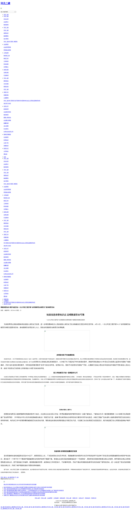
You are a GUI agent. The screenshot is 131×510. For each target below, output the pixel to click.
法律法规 (6, 72)
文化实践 (6, 83)
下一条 (16, 477)
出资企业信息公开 (8, 131)
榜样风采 (6, 81)
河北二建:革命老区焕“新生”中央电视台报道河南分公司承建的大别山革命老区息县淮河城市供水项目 (30, 492)
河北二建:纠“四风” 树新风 (10, 41)
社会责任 (6, 128)
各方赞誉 (6, 38)
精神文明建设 (7, 134)
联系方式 (6, 148)
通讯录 (5, 154)
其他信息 (87, 498)
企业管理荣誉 (7, 47)
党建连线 (6, 95)
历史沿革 (6, 19)
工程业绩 (6, 52)
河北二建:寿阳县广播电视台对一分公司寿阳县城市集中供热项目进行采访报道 (24, 493)
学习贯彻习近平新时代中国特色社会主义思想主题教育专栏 (19, 243)
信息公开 (6, 106)
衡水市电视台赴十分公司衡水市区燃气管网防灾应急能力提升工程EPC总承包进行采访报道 (28, 487)
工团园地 (6, 97)
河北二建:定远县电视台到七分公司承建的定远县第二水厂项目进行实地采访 (24, 488)
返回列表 (12, 477)
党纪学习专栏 (7, 103)
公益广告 (6, 142)
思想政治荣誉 (7, 50)
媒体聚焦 (6, 36)
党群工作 (6, 92)
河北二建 (5, 3)
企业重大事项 (7, 120)
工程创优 (6, 61)
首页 (5, 157)
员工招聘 (6, 126)
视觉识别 (6, 86)
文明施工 (6, 67)
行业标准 (6, 75)
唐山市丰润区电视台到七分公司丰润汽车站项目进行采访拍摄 (20, 484)
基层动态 (6, 33)
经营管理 (6, 109)
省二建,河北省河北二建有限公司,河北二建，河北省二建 (15, 507)
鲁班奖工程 (7, 55)
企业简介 (6, 22)
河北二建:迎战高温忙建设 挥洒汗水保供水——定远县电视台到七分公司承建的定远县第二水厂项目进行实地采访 (34, 490)
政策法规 (6, 69)
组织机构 (6, 24)
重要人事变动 (7, 117)
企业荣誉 (6, 44)
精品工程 (6, 58)
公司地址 (6, 151)
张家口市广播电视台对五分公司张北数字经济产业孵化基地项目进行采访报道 (24, 495)
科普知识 (6, 140)
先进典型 (6, 137)
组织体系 (6, 114)
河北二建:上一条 (5, 477)
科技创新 (6, 64)
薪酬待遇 (6, 123)
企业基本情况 (7, 112)
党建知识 (6, 145)
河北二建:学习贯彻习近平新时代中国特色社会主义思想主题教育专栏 (22, 100)
